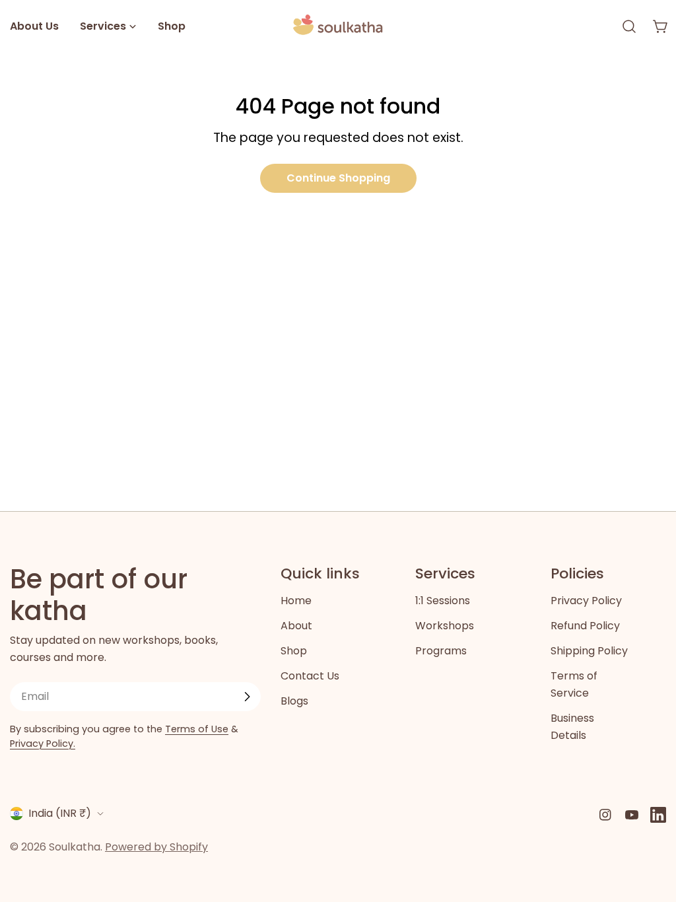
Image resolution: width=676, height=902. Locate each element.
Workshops (444, 625)
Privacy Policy (586, 600)
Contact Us (310, 675)
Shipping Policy (589, 650)
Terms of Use (196, 729)
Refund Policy (585, 625)
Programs (441, 650)
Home (296, 600)
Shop (294, 650)
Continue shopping (338, 178)
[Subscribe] (246, 696)
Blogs (294, 701)
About (296, 625)
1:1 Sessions (442, 600)
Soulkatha (74, 846)
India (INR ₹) (59, 813)
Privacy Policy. (42, 743)
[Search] (629, 26)
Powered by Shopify (156, 846)
